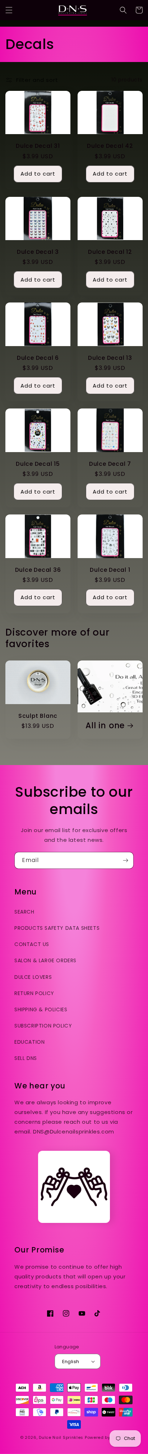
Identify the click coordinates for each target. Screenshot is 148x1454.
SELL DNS (25, 1058)
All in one (105, 725)
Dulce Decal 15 (38, 463)
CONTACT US (31, 944)
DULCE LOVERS (33, 977)
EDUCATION (29, 1042)
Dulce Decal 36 (38, 569)
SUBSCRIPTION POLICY (43, 1025)
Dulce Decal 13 (110, 357)
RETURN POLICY (34, 993)
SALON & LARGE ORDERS (45, 960)
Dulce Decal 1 (110, 569)
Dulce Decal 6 (38, 357)
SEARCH (24, 911)
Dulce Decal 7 (110, 463)
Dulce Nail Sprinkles (61, 1437)
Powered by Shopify (106, 1437)
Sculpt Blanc (37, 715)
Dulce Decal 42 (110, 145)
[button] (9, 10)
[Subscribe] (125, 860)
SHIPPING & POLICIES (40, 1009)
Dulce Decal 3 (38, 251)
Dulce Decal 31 (38, 145)
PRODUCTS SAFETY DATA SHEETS (57, 928)
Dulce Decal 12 (110, 251)
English (70, 1361)
